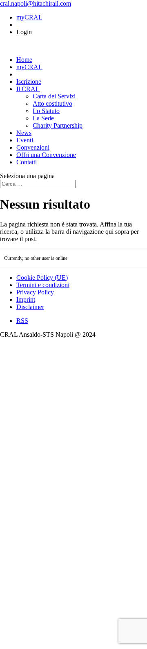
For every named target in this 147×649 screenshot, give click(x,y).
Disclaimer (30, 306)
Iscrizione (28, 81)
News (23, 132)
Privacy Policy (35, 292)
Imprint (25, 299)
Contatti (26, 162)
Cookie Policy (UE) (42, 277)
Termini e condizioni (42, 284)
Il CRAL (28, 88)
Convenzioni (32, 147)
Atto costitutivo (52, 103)
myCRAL (29, 17)
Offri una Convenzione (46, 154)
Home (24, 59)
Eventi (24, 140)
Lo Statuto (46, 110)
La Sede (43, 118)
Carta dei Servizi (54, 96)
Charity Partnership (57, 125)
